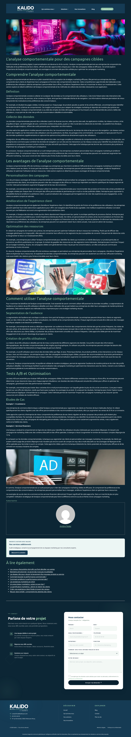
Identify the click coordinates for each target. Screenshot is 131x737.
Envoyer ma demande (92, 683)
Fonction (97, 641)
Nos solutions (67, 717)
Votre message (74, 658)
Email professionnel (75, 633)
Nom (96, 624)
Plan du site (98, 717)
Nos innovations (68, 720)
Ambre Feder (65, 526)
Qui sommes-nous (68, 713)
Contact (97, 713)
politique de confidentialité (75, 678)
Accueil (65, 710)
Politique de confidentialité (114, 727)
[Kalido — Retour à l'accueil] (31, 708)
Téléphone (97, 633)
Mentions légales (101, 727)
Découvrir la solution (18, 553)
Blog (96, 710)
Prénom (71, 624)
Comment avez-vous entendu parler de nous (83, 649)
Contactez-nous (107, 9)
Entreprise (72, 641)
